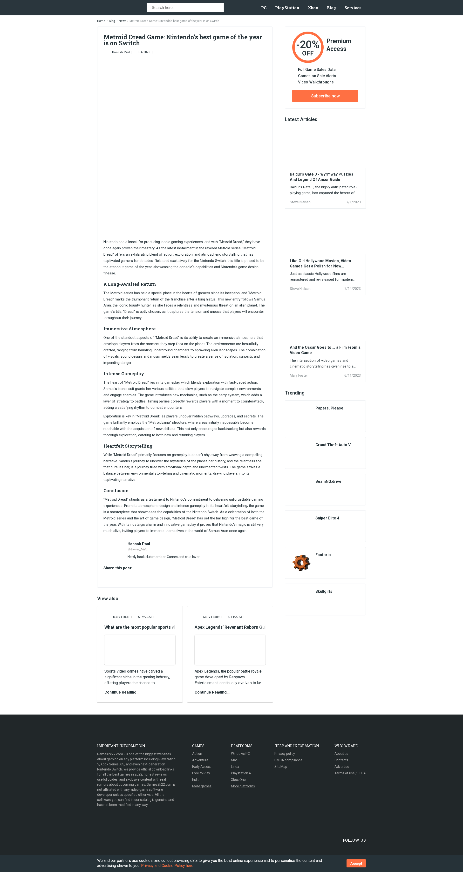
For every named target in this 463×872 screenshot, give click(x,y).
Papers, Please (329, 408)
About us (341, 754)
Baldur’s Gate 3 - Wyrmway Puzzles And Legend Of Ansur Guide (321, 177)
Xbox (313, 7)
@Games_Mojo (137, 549)
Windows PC (240, 754)
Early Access (201, 767)
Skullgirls (323, 591)
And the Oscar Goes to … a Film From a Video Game (325, 350)
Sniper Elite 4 (327, 518)
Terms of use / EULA (350, 773)
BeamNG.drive (328, 481)
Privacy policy (284, 754)
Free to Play (201, 773)
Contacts (341, 760)
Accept (356, 863)
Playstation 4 (241, 773)
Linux (235, 767)
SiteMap (280, 767)
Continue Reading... (121, 692)
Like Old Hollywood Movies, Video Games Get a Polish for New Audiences (320, 264)
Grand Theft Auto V (333, 445)
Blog (331, 7)
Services (353, 7)
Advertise (341, 767)
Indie (195, 780)
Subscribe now (325, 95)
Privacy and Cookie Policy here (167, 865)
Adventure (200, 760)
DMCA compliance (288, 760)
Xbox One (238, 780)
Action (197, 754)
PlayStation (287, 7)
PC (263, 7)
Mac (234, 760)
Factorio (323, 554)
